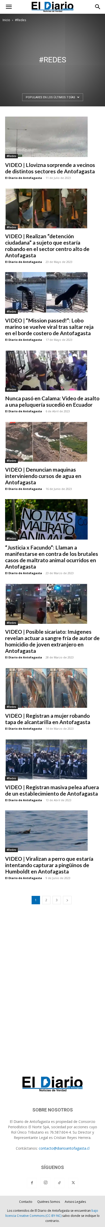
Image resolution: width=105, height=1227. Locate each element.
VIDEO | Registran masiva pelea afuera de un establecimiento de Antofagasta (52, 790)
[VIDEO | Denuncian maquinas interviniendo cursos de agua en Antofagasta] (52, 442)
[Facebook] (32, 1183)
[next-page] (67, 900)
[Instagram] (46, 1183)
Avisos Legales (75, 1202)
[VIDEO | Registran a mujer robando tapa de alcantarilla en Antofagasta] (52, 688)
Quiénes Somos (48, 1202)
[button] (9, 7)
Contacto (25, 1202)
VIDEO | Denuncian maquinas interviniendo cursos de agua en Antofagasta (43, 475)
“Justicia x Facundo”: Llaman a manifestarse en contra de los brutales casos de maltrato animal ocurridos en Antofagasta (51, 557)
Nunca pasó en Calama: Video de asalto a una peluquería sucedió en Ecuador (52, 401)
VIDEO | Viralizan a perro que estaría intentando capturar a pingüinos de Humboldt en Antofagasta (49, 865)
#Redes (11, 156)
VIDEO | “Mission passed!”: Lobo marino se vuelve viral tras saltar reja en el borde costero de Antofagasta (49, 326)
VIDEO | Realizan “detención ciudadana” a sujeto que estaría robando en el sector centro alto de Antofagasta (47, 245)
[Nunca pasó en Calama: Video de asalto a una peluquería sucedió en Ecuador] (52, 371)
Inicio (6, 20)
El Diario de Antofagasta (23, 178)
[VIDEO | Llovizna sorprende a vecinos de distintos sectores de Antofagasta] (52, 137)
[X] (73, 1183)
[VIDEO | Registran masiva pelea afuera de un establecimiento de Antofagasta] (52, 760)
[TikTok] (59, 1183)
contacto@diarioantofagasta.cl (64, 1148)
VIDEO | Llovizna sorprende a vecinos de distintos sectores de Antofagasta (50, 168)
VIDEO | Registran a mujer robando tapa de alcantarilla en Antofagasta (47, 718)
